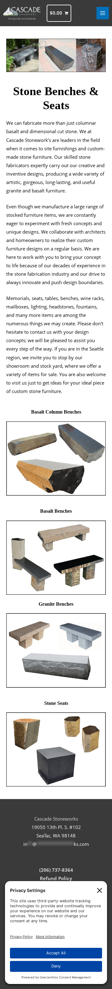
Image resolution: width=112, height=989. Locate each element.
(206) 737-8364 (56, 870)
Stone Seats (56, 703)
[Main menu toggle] (102, 13)
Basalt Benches (56, 511)
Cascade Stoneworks (56, 819)
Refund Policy (56, 878)
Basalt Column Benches (56, 412)
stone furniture (45, 391)
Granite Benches (56, 604)
